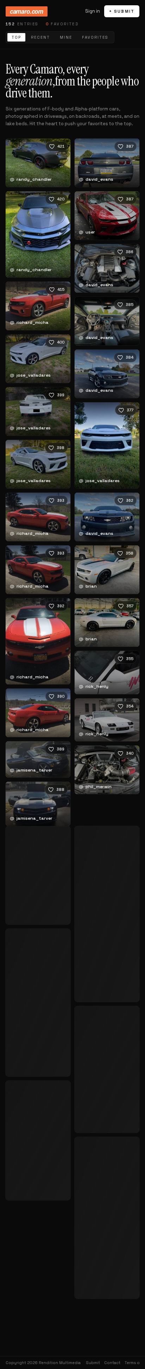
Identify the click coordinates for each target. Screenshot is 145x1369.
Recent (40, 37)
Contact (112, 1362)
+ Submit (121, 11)
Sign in (92, 11)
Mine (66, 37)
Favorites (95, 37)
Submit (93, 1362)
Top (16, 37)
